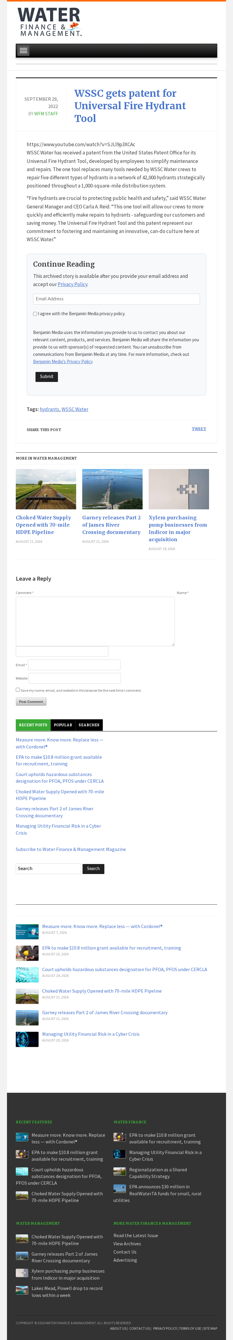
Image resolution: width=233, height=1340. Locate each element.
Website (22, 678)
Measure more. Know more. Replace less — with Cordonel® (102, 926)
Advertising (125, 1260)
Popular (63, 725)
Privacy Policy (72, 284)
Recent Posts (33, 725)
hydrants (49, 409)
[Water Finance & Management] (50, 21)
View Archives (127, 1243)
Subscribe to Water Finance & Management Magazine (71, 849)
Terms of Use (190, 1328)
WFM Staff (46, 113)
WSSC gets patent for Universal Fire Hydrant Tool (130, 106)
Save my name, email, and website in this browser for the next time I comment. (81, 690)
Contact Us (125, 1252)
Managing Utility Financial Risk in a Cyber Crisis (91, 1034)
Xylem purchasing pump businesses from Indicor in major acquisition (178, 528)
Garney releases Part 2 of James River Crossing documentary (111, 525)
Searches (89, 725)
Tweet (199, 429)
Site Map (210, 1328)
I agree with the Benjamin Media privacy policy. (81, 313)
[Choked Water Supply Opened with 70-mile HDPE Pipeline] (46, 491)
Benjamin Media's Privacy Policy (62, 361)
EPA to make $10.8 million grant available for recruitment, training (111, 948)
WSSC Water (75, 409)
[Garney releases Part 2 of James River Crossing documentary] (112, 491)
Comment (25, 592)
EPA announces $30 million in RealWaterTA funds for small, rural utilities (157, 1193)
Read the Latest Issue (135, 1235)
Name (183, 592)
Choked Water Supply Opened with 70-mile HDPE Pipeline (43, 525)
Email (21, 665)
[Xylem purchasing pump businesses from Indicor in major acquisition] (179, 491)
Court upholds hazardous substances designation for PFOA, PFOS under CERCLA (124, 969)
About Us (118, 1328)
